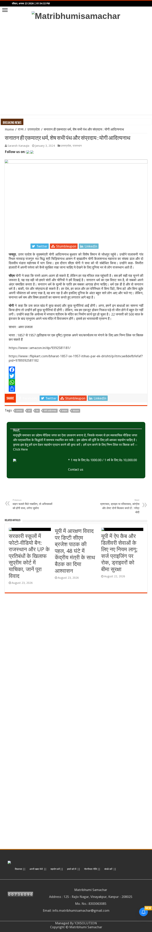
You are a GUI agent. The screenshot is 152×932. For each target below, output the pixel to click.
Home (9, 129)
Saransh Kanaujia (18, 145)
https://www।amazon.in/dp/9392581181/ (39, 348)
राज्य (20, 129)
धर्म (29, 411)
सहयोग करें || (56, 869)
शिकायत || (20, 869)
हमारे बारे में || (73, 869)
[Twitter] (76, 376)
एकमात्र (19, 411)
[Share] (76, 388)
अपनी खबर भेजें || (38, 869)
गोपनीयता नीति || (92, 869)
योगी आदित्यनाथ (50, 411)
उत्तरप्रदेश (33, 129)
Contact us (75, 469)
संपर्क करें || (110, 869)
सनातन (64, 411)
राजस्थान (77, 145)
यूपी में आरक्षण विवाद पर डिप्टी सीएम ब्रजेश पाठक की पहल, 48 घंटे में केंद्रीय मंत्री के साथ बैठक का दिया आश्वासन (75, 551)
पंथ (37, 411)
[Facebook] (76, 370)
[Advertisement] (76, 68)
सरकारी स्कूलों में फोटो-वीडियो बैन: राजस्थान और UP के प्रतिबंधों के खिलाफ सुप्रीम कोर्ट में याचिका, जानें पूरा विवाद (29, 556)
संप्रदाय (76, 411)
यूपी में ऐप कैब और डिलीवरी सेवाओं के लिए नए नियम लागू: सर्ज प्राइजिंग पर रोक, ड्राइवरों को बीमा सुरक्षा (119, 553)
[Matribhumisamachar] (76, 15)
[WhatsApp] (76, 382)
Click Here (20, 449)
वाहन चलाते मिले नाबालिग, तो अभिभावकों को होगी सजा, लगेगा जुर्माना (32, 504)
